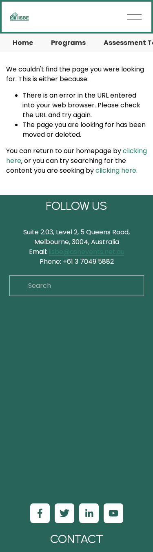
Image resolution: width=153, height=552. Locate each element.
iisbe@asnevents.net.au (86, 251)
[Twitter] (64, 513)
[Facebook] (40, 513)
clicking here (115, 170)
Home (23, 42)
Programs (68, 42)
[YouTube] (113, 513)
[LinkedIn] (89, 513)
